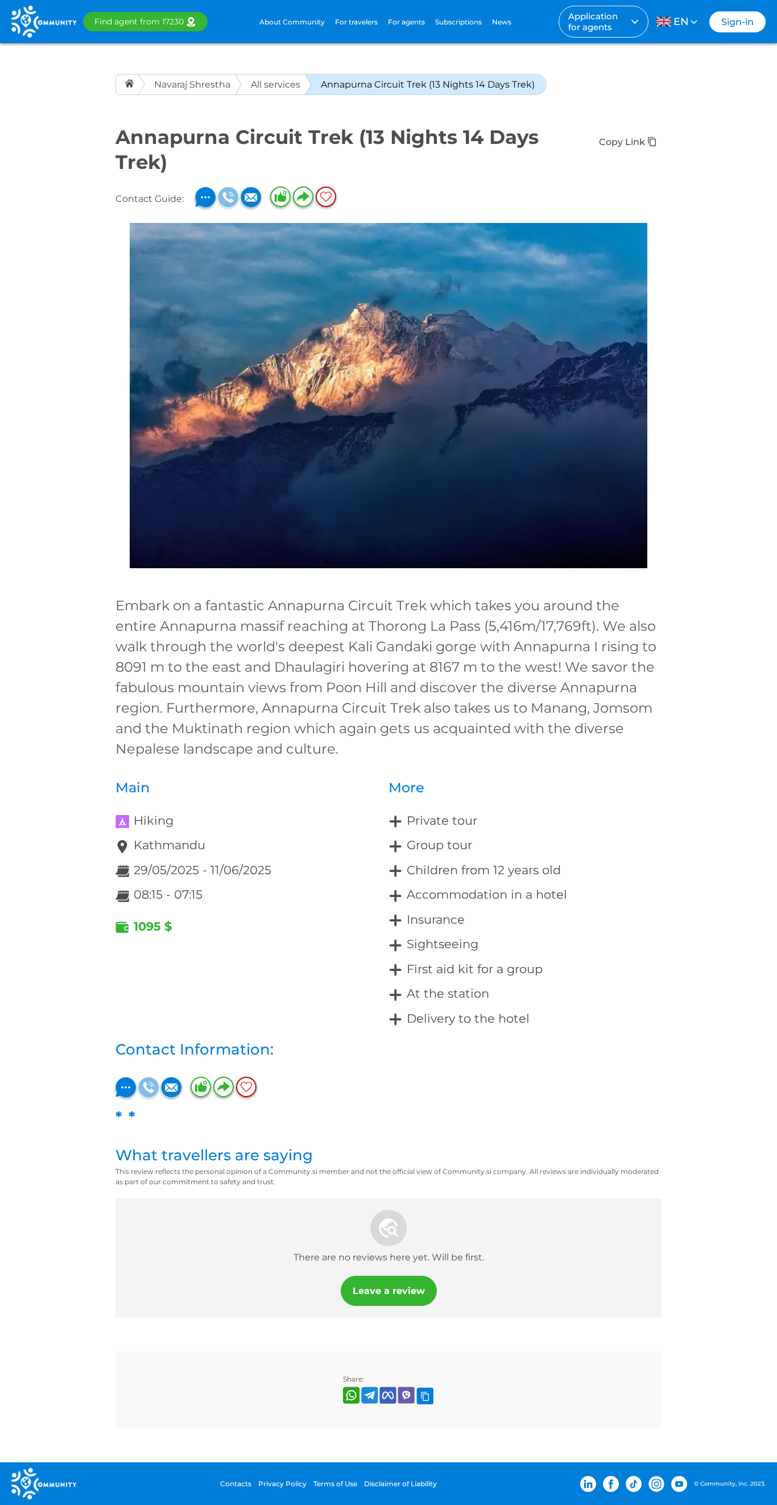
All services (275, 84)
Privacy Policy (282, 1483)
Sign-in (737, 21)
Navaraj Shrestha (192, 84)
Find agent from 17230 (139, 21)
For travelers (356, 22)
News (501, 22)
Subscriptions (458, 22)
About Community (292, 22)
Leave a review (389, 1290)
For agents (406, 22)
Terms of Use (335, 1483)
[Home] (130, 84)
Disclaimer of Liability (400, 1483)
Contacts (235, 1483)
